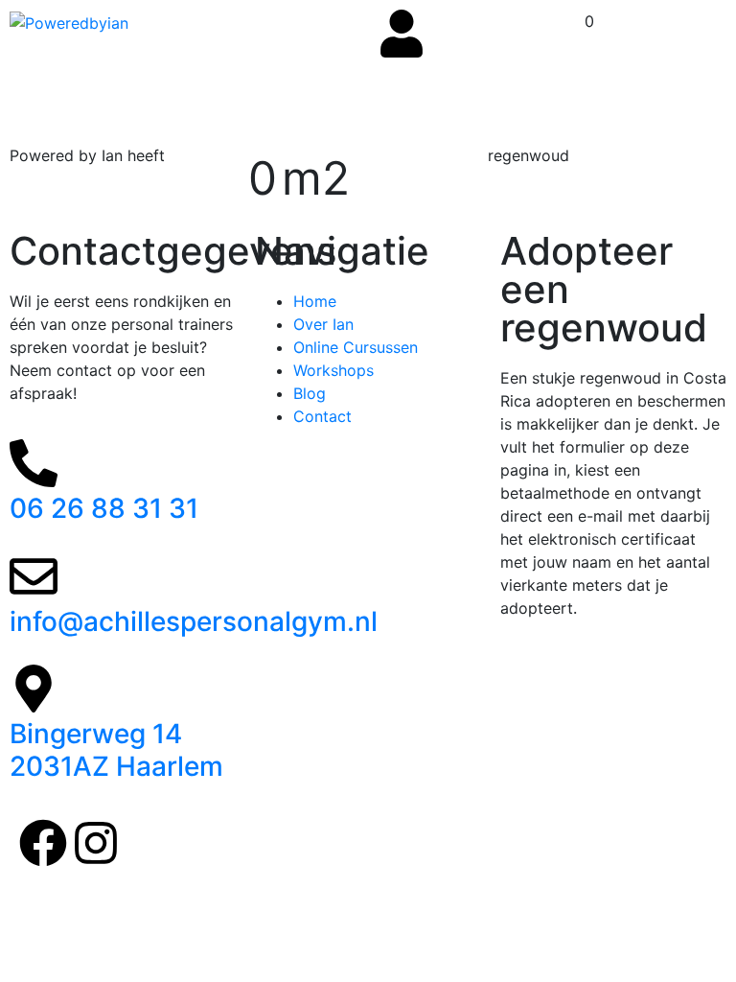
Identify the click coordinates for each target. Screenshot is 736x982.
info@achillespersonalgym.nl (194, 621)
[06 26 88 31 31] (34, 463)
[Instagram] (96, 843)
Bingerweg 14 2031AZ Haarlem (116, 750)
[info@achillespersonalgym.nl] (34, 576)
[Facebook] (43, 843)
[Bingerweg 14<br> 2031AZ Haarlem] (34, 689)
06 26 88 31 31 (104, 508)
